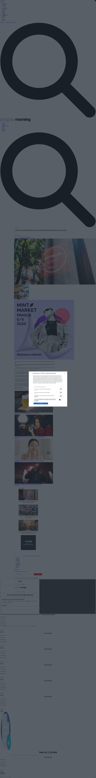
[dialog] (48, 389)
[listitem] (48, 386)
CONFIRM (41, 403)
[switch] (60, 389)
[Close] (65, 373)
